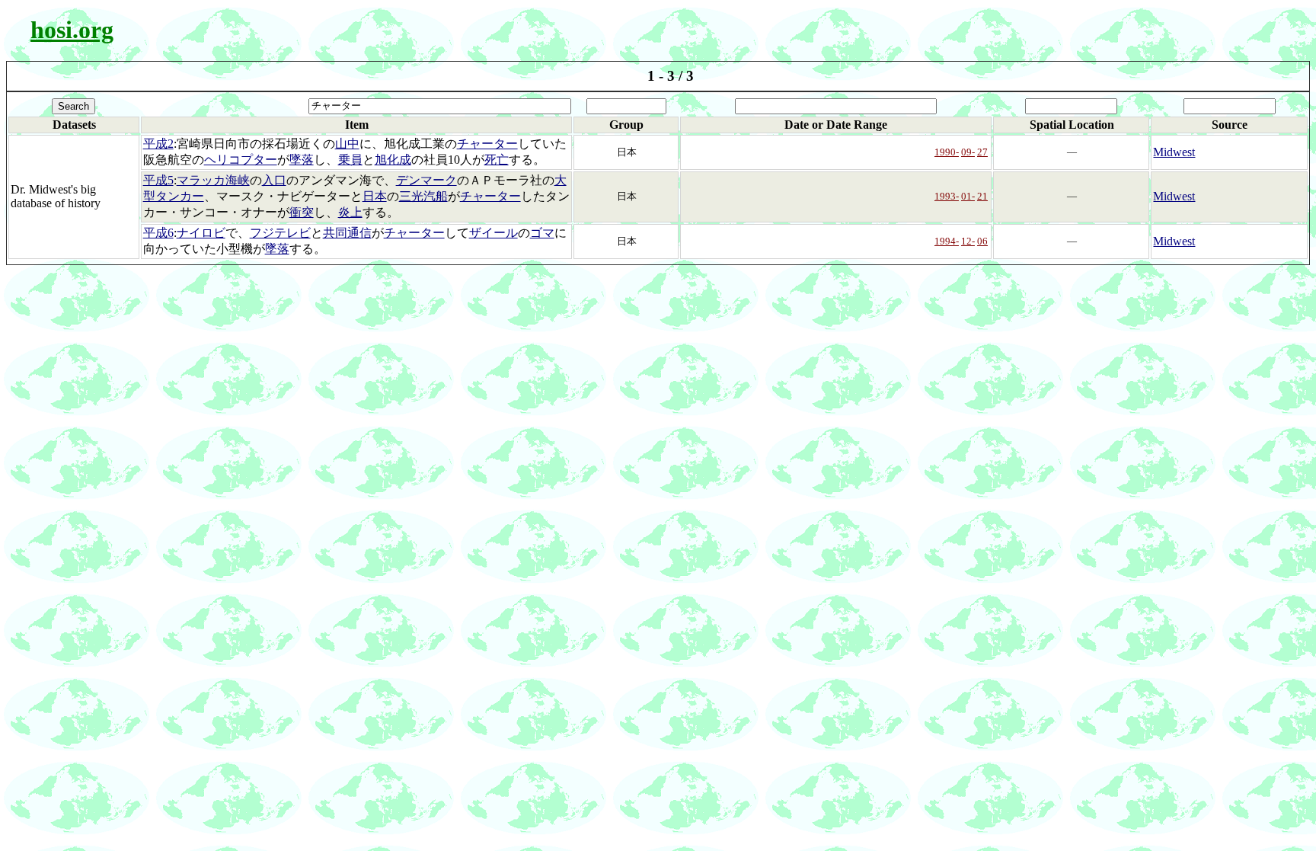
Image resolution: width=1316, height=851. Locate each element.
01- (968, 196)
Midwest (1174, 152)
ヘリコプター (240, 159)
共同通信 (347, 232)
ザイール (493, 232)
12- (968, 241)
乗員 (350, 159)
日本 (375, 196)
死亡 (496, 159)
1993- (946, 196)
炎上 (350, 212)
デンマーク (426, 180)
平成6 (158, 232)
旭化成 (393, 159)
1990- (946, 152)
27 (982, 152)
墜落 (301, 159)
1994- (946, 241)
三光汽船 (423, 196)
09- (968, 152)
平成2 (158, 143)
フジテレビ (280, 232)
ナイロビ (201, 232)
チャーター (487, 143)
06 (982, 241)
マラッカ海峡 (213, 180)
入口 (274, 180)
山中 (347, 143)
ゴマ (542, 232)
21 (982, 196)
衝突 (301, 212)
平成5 (158, 180)
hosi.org (71, 29)
